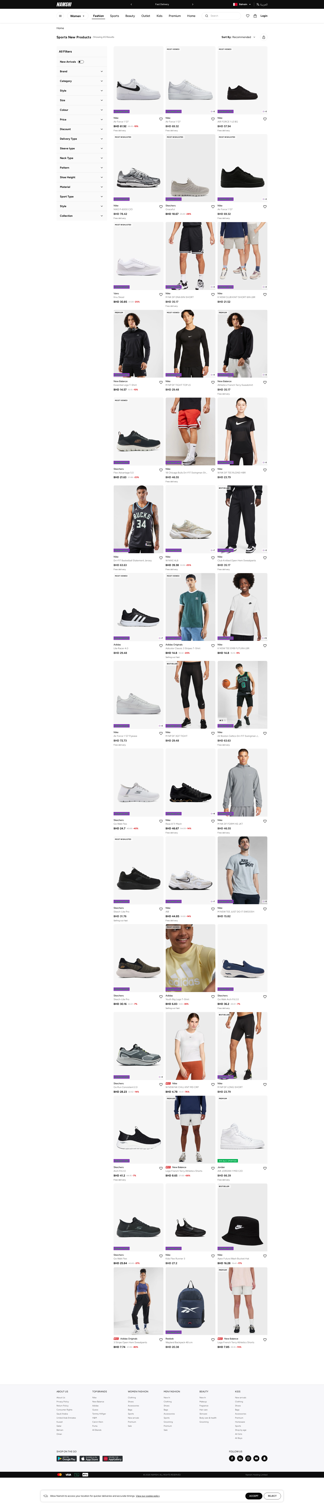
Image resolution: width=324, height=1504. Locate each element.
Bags (130, 1410)
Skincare (203, 1414)
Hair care (203, 1410)
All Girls (238, 1434)
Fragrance (203, 1406)
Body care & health (208, 1418)
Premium (175, 16)
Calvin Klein (97, 1422)
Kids (159, 16)
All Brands (96, 1430)
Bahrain (60, 1430)
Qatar (59, 1426)
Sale (130, 1426)
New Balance (98, 1401)
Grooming (168, 1422)
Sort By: (227, 37)
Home (191, 16)
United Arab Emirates (66, 1418)
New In (167, 1397)
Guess (95, 1410)
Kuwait (60, 1422)
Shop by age (240, 1430)
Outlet (145, 16)
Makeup (203, 1401)
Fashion (98, 16)
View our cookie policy (148, 1496)
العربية (263, 4)
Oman (59, 1434)
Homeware (240, 1422)
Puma (94, 1426)
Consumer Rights (64, 1410)
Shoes (131, 1401)
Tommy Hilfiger (99, 1414)
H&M (94, 1418)
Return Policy (63, 1406)
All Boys (238, 1438)
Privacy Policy (63, 1401)
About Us (61, 1397)
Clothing (132, 1397)
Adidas (95, 1406)
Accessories (133, 1406)
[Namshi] (64, 4)
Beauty (130, 16)
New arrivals (133, 1418)
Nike (94, 1397)
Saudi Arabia (62, 1414)
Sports (114, 16)
